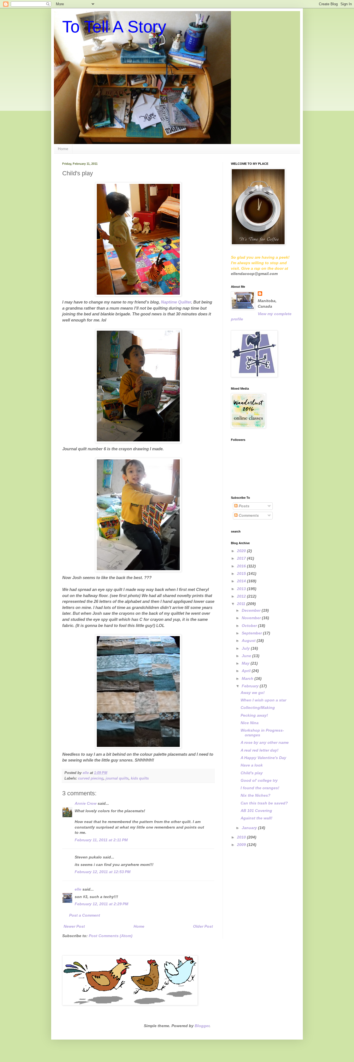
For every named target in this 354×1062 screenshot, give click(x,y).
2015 (242, 573)
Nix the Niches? (255, 795)
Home (63, 148)
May (246, 663)
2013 (242, 589)
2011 (241, 603)
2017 (242, 558)
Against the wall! (256, 818)
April (247, 670)
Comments (248, 515)
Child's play (252, 773)
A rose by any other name (265, 742)
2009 (242, 844)
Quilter (176, 302)
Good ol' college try (259, 780)
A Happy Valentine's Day (263, 757)
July (246, 648)
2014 (242, 581)
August (249, 640)
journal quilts (117, 778)
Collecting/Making (258, 707)
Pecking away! (254, 715)
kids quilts (140, 778)
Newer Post (74, 926)
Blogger (202, 1026)
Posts (243, 506)
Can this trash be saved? (264, 803)
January (250, 828)
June (247, 656)
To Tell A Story (114, 26)
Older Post (203, 926)
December (252, 610)
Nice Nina (250, 723)
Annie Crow (86, 803)
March (248, 678)
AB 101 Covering (256, 810)
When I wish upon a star (263, 700)
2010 (242, 837)
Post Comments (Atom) (110, 936)
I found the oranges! (260, 788)
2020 (242, 551)
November (252, 618)
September (252, 633)
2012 (242, 596)
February (251, 686)
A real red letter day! (259, 750)
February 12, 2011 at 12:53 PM (103, 872)
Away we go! (253, 692)
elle (78, 889)
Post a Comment (84, 915)
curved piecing (90, 778)
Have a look (252, 765)
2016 (242, 566)
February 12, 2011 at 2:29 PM (101, 904)
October (250, 625)
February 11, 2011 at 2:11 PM (101, 840)
